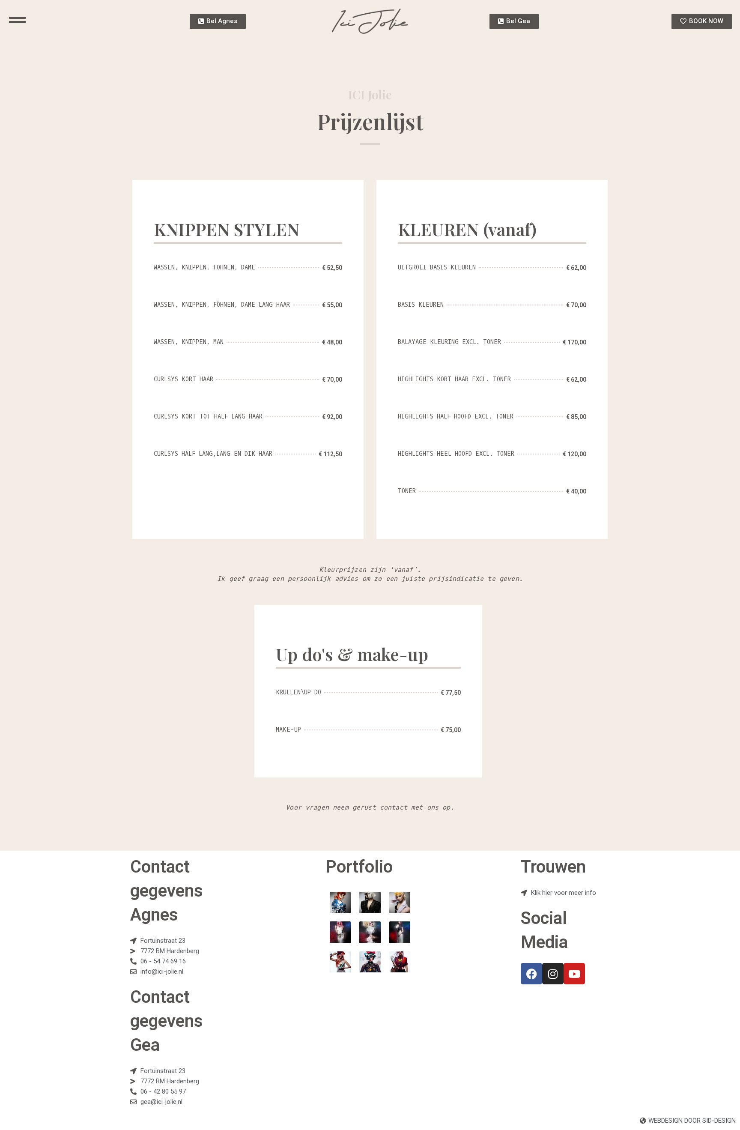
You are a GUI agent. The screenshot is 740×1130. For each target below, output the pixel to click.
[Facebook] (531, 973)
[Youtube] (574, 973)
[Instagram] (553, 973)
